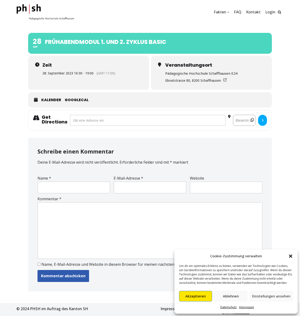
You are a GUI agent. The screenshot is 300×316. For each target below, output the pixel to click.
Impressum (246, 307)
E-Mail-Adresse (128, 178)
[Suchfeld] (279, 12)
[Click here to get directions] (262, 120)
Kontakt (253, 12)
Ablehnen (231, 296)
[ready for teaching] (45, 12)
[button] (290, 256)
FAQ (237, 12)
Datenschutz (228, 307)
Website (197, 178)
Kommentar (49, 198)
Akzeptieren (195, 296)
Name (44, 178)
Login (270, 12)
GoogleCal (77, 100)
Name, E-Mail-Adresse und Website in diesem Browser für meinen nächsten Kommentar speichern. (128, 264)
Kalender (51, 100)
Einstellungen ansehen (271, 296)
